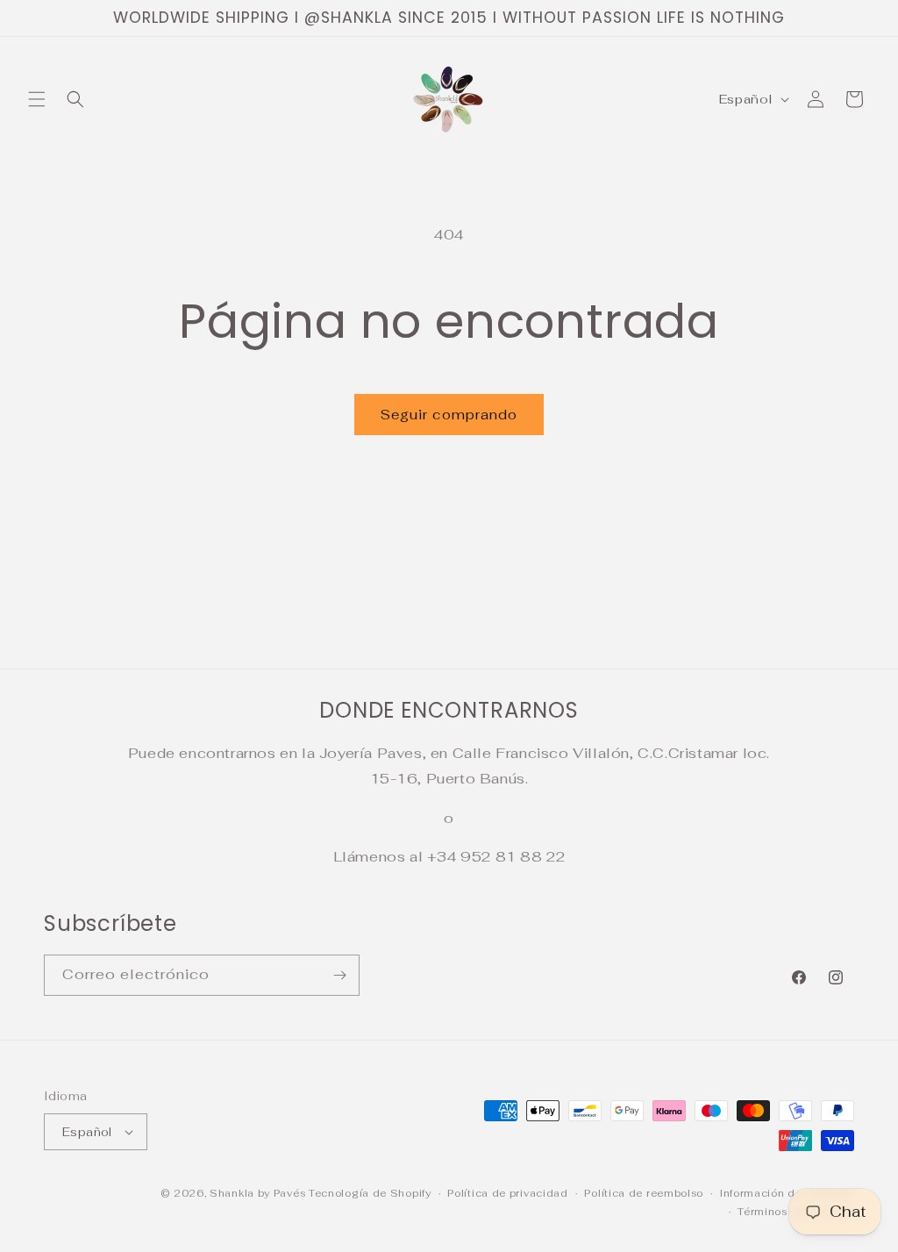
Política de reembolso (643, 1193)
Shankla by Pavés (257, 1193)
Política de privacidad (507, 1193)
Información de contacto (787, 1193)
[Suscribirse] (339, 975)
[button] (37, 99)
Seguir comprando (449, 414)
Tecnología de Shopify (370, 1193)
